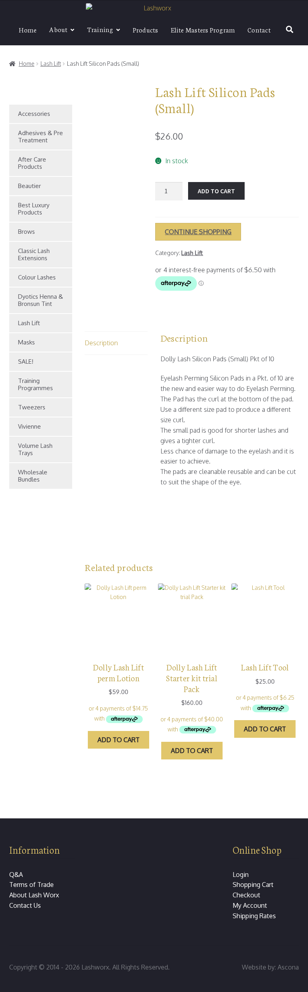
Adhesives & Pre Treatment (40, 136)
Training (100, 29)
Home (27, 29)
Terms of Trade (31, 885)
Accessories (34, 113)
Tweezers (31, 407)
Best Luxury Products (33, 208)
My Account (250, 905)
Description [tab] (101, 343)
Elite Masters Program (203, 29)
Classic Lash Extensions (34, 254)
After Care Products (32, 163)
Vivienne (29, 426)
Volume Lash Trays (35, 449)
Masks (26, 342)
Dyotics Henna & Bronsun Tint (40, 300)
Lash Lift (51, 63)
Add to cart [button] (118, 740)
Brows (26, 231)
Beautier (29, 186)
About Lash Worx (34, 895)
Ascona (288, 967)
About (58, 29)
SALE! (25, 361)
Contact (259, 29)
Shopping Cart (253, 885)
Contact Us (25, 905)
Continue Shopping (198, 232)
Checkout (246, 895)
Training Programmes (35, 384)
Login (241, 875)
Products (145, 29)
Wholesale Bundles (32, 475)
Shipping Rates (254, 916)
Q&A (16, 875)
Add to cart (216, 191)
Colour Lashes (37, 277)
